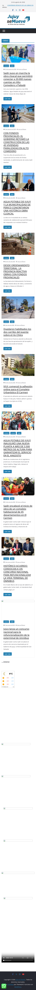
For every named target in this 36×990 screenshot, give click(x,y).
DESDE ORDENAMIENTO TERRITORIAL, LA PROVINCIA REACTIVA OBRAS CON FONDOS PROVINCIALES (16, 271)
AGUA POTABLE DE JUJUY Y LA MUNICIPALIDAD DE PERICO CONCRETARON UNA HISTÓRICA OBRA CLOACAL (17, 207)
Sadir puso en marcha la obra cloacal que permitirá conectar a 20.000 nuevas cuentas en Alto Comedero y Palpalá (17, 79)
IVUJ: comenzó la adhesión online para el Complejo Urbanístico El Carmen (17, 389)
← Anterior (6, 662)
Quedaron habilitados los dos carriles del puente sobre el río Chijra (17, 332)
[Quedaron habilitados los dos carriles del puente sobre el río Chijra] (18, 307)
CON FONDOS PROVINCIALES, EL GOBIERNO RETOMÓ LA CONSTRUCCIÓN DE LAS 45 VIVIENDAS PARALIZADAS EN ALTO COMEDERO (16, 142)
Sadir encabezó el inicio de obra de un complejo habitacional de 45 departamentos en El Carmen (17, 511)
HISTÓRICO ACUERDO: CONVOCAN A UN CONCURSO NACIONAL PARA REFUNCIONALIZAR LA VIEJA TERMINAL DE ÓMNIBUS (17, 573)
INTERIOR (6, 433)
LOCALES (6, 65)
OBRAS (12, 65)
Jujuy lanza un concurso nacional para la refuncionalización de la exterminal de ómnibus (16, 633)
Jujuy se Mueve (23, 69)
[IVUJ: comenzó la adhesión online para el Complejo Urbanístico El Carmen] (18, 365)
